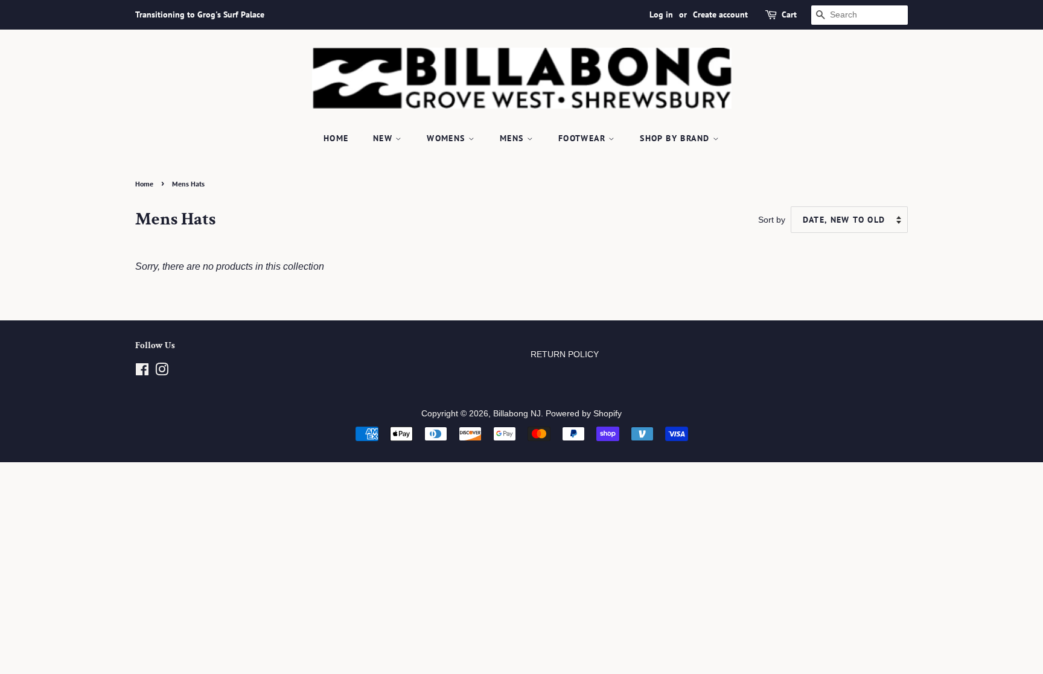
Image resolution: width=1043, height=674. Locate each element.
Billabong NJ (517, 413)
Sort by (771, 219)
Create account (720, 14)
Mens (513, 138)
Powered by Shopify (584, 413)
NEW (384, 138)
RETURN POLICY (565, 354)
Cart (789, 14)
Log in (661, 14)
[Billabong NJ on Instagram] (161, 372)
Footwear (583, 138)
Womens (447, 138)
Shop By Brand (676, 138)
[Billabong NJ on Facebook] (142, 372)
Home (336, 138)
